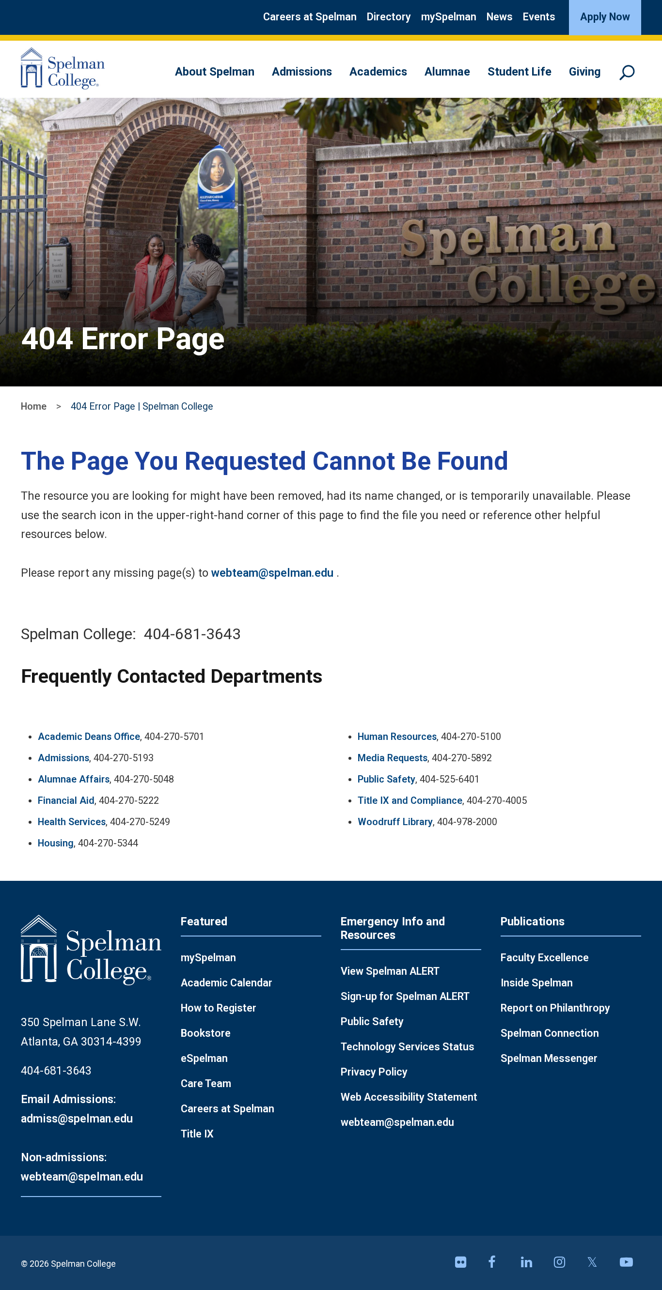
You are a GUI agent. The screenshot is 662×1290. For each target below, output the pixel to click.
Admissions (302, 71)
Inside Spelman (537, 983)
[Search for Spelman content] (630, 77)
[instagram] (564, 1263)
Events (539, 17)
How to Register (218, 1008)
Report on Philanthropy (555, 1008)
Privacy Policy (374, 1072)
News (500, 17)
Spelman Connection (550, 1033)
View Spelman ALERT (390, 971)
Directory (389, 17)
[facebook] (498, 1263)
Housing (56, 843)
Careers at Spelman (310, 17)
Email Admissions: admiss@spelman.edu (77, 1108)
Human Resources (397, 736)
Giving (585, 71)
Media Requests (392, 758)
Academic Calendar (226, 983)
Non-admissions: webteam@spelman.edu (82, 1167)
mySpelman (448, 17)
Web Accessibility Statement (409, 1097)
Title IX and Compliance (410, 800)
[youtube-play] (630, 1263)
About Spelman (214, 71)
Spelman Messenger (549, 1058)
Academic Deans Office (89, 736)
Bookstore (206, 1033)
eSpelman (204, 1058)
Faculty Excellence (545, 958)
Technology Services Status (407, 1047)
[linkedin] (531, 1263)
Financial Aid (66, 800)
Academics (378, 71)
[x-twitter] (597, 1263)
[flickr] (465, 1263)
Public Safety (386, 779)
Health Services (72, 822)
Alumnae (447, 71)
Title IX (197, 1134)
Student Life (520, 71)
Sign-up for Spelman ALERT (405, 996)
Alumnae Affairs (74, 779)
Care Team (206, 1083)
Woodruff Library (395, 822)
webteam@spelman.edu (272, 573)
